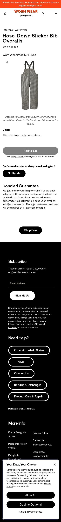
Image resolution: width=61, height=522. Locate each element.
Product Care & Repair (28, 396)
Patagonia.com (17, 156)
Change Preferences (30, 512)
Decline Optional (31, 504)
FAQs (21, 362)
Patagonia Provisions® (14, 457)
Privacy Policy (40, 433)
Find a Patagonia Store (17, 434)
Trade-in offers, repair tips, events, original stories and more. (27, 270)
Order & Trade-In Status (29, 350)
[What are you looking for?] (42, 13)
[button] (5, 13)
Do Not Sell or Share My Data (21, 409)
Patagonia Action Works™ (17, 445)
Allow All (30, 495)
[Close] (54, 464)
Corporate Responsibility (40, 454)
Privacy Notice (15, 324)
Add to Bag (30, 151)
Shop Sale (30, 230)
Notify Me (14, 173)
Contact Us (21, 373)
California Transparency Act (42, 442)
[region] (31, 489)
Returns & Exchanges (27, 385)
